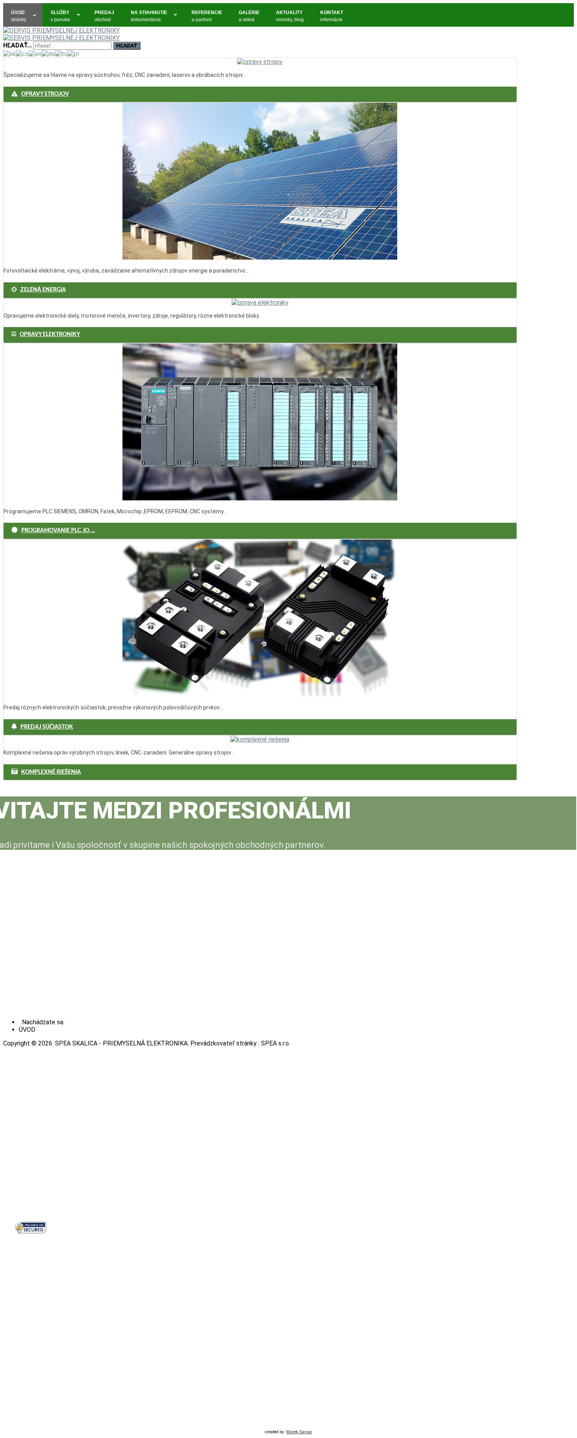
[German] (48, 53)
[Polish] (73, 53)
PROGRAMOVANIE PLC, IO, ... (58, 530)
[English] (35, 53)
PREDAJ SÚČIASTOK (46, 727)
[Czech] (22, 53)
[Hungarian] (61, 53)
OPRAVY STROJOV (45, 94)
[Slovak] (9, 53)
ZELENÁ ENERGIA (43, 290)
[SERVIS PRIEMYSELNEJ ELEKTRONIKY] (61, 30)
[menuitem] (22, 15)
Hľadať (126, 46)
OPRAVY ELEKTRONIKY (50, 334)
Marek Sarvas (299, 1431)
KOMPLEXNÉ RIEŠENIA (51, 772)
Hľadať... (17, 45)
